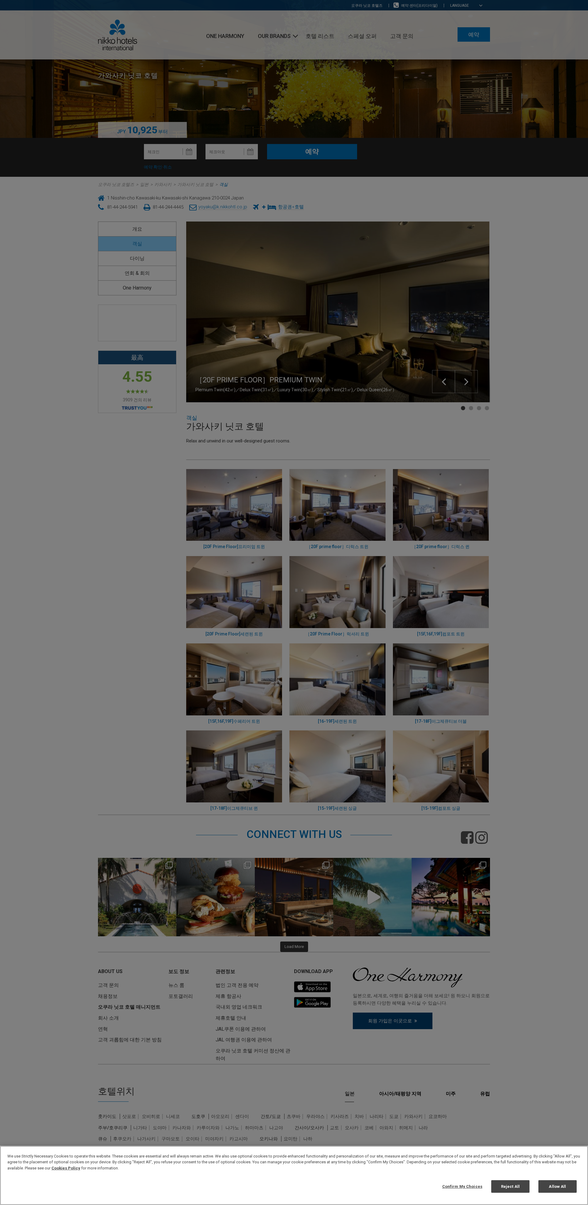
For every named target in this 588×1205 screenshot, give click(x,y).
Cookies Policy (65, 1168)
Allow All (557, 1186)
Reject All (510, 1186)
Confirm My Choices (462, 1186)
